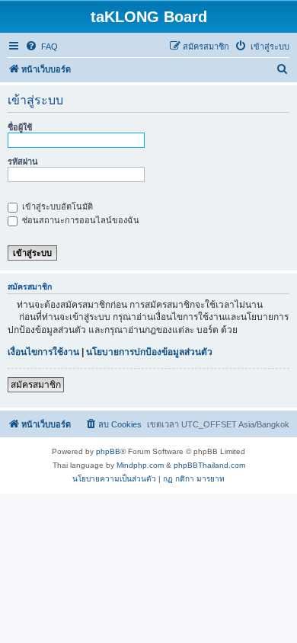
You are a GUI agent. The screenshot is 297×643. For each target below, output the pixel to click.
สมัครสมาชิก (36, 384)
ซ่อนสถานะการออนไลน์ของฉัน (79, 220)
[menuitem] (41, 46)
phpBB (108, 451)
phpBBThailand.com (209, 465)
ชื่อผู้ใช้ (20, 127)
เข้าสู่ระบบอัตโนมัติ (56, 206)
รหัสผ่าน (23, 161)
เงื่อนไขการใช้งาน (43, 352)
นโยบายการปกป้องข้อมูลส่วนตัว (149, 352)
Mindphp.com (140, 465)
